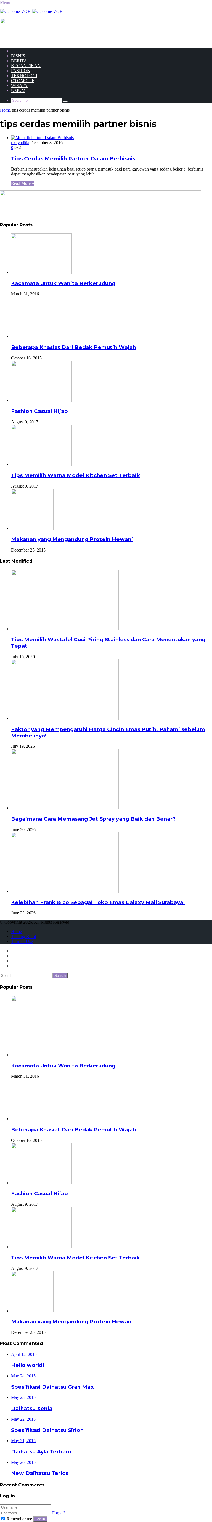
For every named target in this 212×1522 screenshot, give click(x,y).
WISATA (19, 85)
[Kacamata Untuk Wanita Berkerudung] (41, 272)
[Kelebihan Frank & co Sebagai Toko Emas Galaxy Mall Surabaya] (65, 891)
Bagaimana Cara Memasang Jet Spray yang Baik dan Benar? (93, 819)
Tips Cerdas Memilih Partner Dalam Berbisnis (73, 158)
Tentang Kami (23, 936)
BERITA (19, 60)
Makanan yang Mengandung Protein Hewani (72, 539)
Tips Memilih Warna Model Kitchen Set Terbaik (75, 475)
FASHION (20, 70)
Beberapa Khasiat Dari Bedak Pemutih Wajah (73, 347)
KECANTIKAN (26, 65)
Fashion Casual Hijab (39, 411)
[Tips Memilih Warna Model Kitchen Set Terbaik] (41, 464)
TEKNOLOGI (24, 75)
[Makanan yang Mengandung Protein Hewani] (32, 528)
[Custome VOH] (31, 11)
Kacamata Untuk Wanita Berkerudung (63, 283)
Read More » (22, 183)
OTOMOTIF (22, 80)
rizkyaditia (20, 142)
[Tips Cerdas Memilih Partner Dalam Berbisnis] (42, 137)
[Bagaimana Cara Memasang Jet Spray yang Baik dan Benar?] (65, 807)
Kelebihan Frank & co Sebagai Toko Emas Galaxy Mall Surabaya (98, 902)
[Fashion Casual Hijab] (41, 400)
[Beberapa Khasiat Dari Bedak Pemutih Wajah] (31, 336)
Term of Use (22, 941)
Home (5, 110)
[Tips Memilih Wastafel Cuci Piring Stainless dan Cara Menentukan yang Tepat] (65, 628)
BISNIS (18, 55)
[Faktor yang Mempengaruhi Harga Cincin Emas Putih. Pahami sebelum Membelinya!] (65, 718)
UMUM (18, 90)
